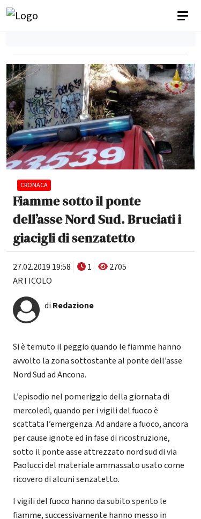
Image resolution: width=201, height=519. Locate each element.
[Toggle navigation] (184, 16)
